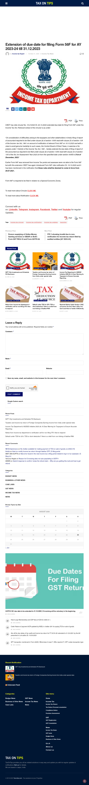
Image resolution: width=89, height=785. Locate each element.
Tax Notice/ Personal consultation (56, 707)
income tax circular (17, 222)
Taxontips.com (18, 778)
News (7, 497)
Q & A (48, 743)
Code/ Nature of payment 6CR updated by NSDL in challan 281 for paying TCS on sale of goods (42, 626)
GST (47, 717)
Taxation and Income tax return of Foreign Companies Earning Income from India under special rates (44, 274)
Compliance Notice (52, 710)
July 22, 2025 (37, 311)
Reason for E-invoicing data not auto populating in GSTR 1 (39, 458)
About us (49, 747)
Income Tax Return (51, 704)
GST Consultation (51, 723)
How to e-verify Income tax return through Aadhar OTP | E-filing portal (36, 451)
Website (49, 368)
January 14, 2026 (39, 279)
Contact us (50, 750)
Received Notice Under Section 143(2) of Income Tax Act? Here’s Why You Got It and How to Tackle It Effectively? (72, 306)
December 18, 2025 (12, 311)
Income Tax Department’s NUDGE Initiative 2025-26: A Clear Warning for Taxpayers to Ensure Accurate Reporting (72, 275)
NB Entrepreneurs (11, 449)
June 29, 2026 (10, 277)
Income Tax (50, 701)
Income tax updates (51, 222)
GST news (9, 488)
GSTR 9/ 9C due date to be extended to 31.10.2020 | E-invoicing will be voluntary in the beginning (40, 611)
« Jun (7, 548)
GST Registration (51, 720)
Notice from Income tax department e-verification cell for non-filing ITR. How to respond (17, 306)
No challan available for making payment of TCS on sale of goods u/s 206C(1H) (47, 449)
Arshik (7, 451)
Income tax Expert (18, 54)
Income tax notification (34, 222)
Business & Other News (15, 480)
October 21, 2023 (33, 54)
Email (8, 368)
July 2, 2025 (64, 311)
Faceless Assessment (53, 713)
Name (8, 358)
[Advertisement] (44, 23)
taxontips (63, 222)
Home (48, 698)
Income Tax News (48, 54)
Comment (9, 331)
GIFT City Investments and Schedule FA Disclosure (17, 273)
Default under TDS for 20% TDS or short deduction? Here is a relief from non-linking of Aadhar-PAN (45, 306)
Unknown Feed (13, 685)
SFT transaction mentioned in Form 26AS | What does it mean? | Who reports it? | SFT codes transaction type (47, 642)
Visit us (16, 765)
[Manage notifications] (84, 781)
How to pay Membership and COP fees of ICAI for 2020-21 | (30, 620)
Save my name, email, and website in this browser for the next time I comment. (37, 378)
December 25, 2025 (66, 280)
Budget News (11, 476)
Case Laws (9, 484)
